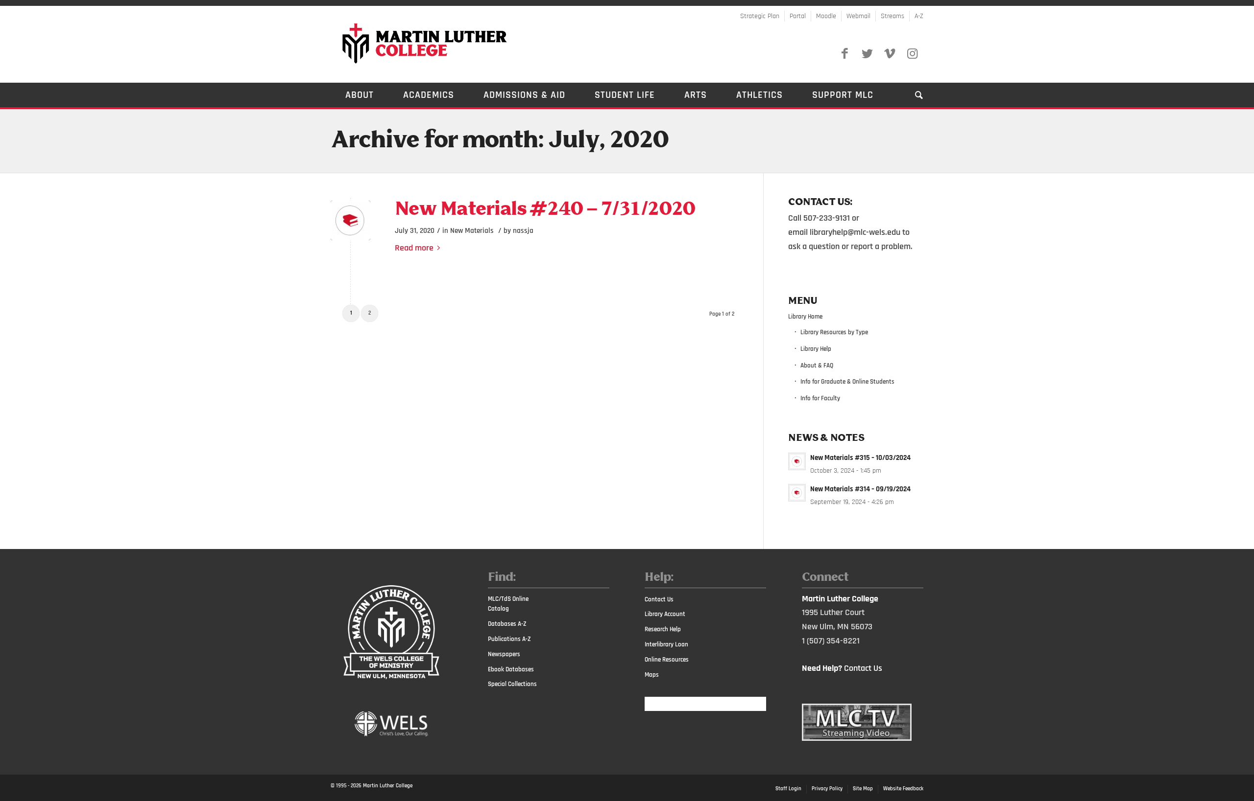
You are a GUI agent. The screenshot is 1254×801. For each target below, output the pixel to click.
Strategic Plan (759, 16)
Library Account (665, 614)
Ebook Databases (511, 669)
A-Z (919, 16)
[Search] (911, 95)
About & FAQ (816, 365)
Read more (414, 247)
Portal (798, 16)
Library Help (815, 349)
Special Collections (512, 684)
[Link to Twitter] (867, 54)
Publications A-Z (509, 639)
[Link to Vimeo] (889, 54)
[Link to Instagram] (912, 54)
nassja (523, 230)
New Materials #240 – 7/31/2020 (545, 209)
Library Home (805, 316)
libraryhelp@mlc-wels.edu (855, 232)
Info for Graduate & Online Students (847, 382)
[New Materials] (350, 220)
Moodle (826, 16)
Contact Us (659, 599)
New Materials (472, 230)
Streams (892, 16)
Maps (652, 675)
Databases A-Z (507, 624)
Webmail (858, 16)
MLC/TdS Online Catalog (508, 604)
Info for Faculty (820, 398)
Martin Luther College (387, 785)
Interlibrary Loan (666, 644)
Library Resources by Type (834, 332)
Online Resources (667, 660)
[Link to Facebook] (844, 54)
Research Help (663, 629)
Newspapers (504, 654)
